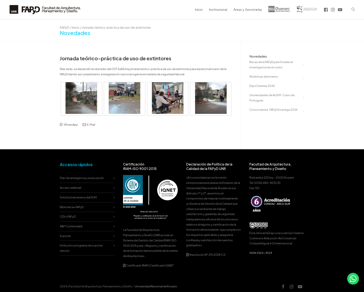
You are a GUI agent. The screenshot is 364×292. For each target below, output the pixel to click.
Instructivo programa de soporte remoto (81, 248)
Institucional (218, 9)
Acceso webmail (70, 187)
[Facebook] (283, 286)
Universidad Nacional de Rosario (156, 286)
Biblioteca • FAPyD (72, 207)
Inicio (199, 9)
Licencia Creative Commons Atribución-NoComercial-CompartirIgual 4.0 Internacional (276, 238)
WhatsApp (70, 124)
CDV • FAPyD (68, 216)
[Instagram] (291, 286)
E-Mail (91, 124)
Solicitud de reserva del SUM (78, 197)
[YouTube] (300, 286)
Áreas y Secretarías (247, 9)
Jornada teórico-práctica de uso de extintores (115, 58)
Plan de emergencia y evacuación (82, 178)
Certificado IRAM (137, 265)
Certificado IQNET (162, 265)
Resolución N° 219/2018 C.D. (207, 254)
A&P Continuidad (71, 226)
